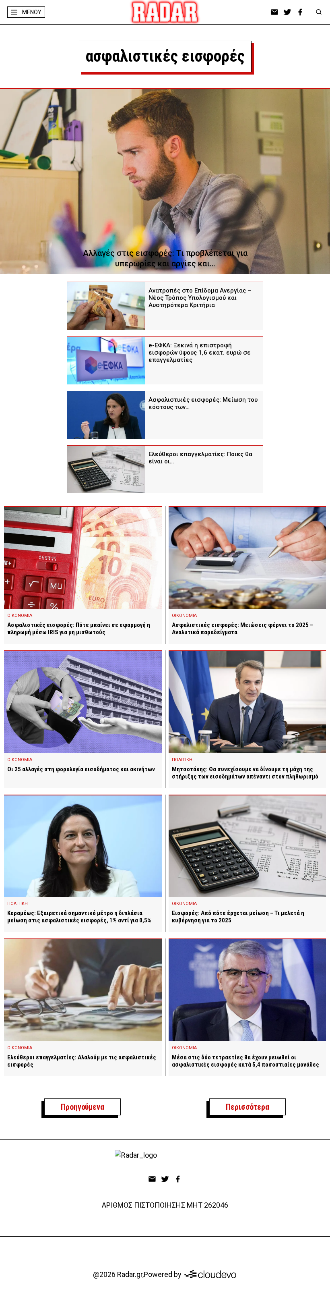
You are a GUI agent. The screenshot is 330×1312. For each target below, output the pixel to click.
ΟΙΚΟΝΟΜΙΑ (19, 615)
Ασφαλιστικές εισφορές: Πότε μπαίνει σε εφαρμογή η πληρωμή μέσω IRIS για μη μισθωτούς (78, 628)
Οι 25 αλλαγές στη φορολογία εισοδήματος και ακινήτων (81, 769)
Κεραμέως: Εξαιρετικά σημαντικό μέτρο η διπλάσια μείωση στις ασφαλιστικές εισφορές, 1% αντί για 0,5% (79, 916)
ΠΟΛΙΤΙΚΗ (182, 759)
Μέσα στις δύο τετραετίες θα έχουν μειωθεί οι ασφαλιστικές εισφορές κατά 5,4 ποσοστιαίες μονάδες (245, 1061)
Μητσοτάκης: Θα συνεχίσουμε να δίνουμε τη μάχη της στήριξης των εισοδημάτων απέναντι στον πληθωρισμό (245, 773)
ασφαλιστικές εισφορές (165, 56)
